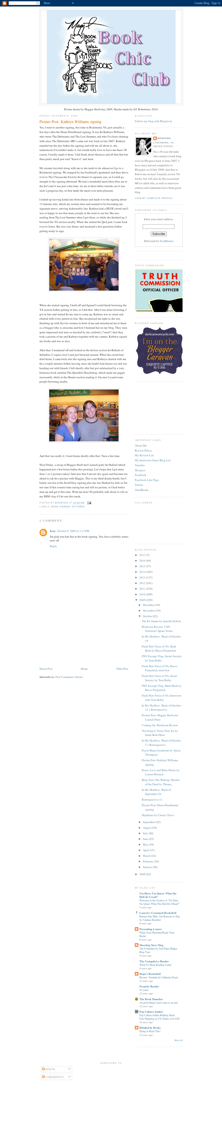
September (149, 822)
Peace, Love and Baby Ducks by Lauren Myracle (161, 772)
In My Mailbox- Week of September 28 (156, 792)
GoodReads (142, 490)
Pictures (78, 506)
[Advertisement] (71, 636)
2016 (142, 560)
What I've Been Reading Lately (155, 964)
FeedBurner (166, 241)
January (148, 867)
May (146, 844)
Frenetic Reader (149, 986)
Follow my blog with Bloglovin (153, 121)
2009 (142, 600)
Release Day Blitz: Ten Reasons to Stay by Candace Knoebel (159, 918)
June (146, 839)
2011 (142, 589)
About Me (141, 445)
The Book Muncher (151, 999)
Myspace (140, 470)
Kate (53, 531)
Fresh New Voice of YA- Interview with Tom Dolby (161, 698)
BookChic (164, 138)
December (149, 605)
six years (144, 990)
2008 (142, 874)
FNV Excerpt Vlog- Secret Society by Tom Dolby (162, 658)
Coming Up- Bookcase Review (160, 725)
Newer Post (45, 669)
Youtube (140, 465)
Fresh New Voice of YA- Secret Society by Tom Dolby (159, 678)
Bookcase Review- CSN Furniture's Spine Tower (157, 629)
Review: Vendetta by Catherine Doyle (158, 977)
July (146, 833)
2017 (142, 555)
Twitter (139, 485)
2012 (142, 583)
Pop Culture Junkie (151, 1011)
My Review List (144, 455)
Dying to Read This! (150, 1031)
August (147, 828)
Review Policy (143, 450)
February (148, 861)
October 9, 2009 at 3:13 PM (73, 531)
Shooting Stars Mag (151, 945)
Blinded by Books (150, 1027)
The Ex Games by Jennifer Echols (161, 621)
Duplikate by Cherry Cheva (158, 815)
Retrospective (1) (152, 799)
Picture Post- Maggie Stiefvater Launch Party (160, 717)
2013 (142, 577)
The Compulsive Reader (154, 961)
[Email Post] (88, 503)
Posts (50, 1069)
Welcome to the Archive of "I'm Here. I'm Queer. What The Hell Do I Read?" (159, 902)
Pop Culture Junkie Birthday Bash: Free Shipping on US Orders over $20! (159, 1016)
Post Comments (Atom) (69, 677)
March (147, 856)
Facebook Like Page (147, 480)
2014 (142, 572)
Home (84, 669)
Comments (54, 1077)
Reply (53, 546)
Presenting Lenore (150, 929)
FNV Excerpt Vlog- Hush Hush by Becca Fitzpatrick (161, 688)
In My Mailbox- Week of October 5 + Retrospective (161, 743)
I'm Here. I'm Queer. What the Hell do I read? (157, 895)
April (146, 850)
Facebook (140, 475)
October (148, 616)
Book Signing (60, 506)
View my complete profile (154, 198)
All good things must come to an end (158, 1002)
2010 (142, 594)
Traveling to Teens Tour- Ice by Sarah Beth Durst (160, 733)
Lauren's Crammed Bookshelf (157, 913)
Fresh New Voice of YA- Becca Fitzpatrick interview (159, 668)
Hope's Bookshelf (150, 974)
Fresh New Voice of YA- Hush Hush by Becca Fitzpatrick (159, 648)
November (149, 610)
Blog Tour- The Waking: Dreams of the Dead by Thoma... (161, 782)
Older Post (122, 669)
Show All (179, 1040)
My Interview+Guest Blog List (153, 460)
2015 (142, 566)
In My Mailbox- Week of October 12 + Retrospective (161, 707)
